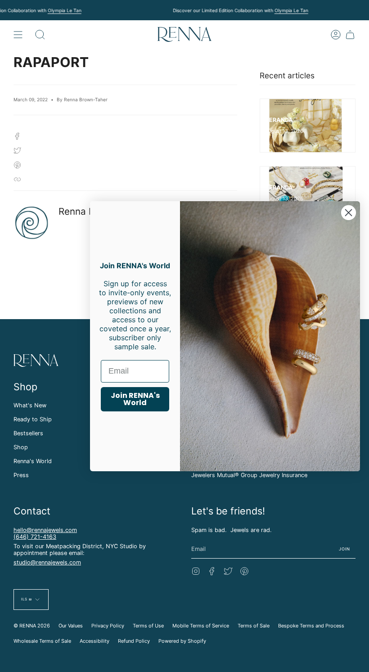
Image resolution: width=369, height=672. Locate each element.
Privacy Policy (107, 625)
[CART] (350, 34)
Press (21, 475)
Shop (21, 447)
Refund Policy (134, 641)
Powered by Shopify (182, 641)
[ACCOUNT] (335, 34)
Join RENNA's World (135, 399)
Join (345, 548)
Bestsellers (28, 433)
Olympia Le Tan (64, 10)
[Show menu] (18, 34)
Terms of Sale (254, 625)
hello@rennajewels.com (45, 530)
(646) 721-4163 (35, 536)
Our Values (70, 625)
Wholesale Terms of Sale (42, 641)
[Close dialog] (348, 212)
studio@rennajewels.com (47, 562)
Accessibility (94, 641)
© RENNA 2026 (32, 625)
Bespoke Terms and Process (311, 625)
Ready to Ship (33, 419)
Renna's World (33, 461)
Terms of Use (148, 625)
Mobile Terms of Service (200, 625)
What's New (30, 405)
